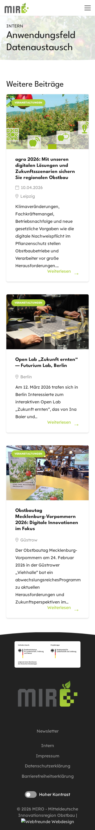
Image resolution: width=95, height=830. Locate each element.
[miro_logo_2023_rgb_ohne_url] (16, 8)
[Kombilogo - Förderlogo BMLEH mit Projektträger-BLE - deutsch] (47, 654)
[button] (87, 8)
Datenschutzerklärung (47, 765)
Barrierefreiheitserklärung (48, 776)
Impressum (47, 755)
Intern (47, 745)
